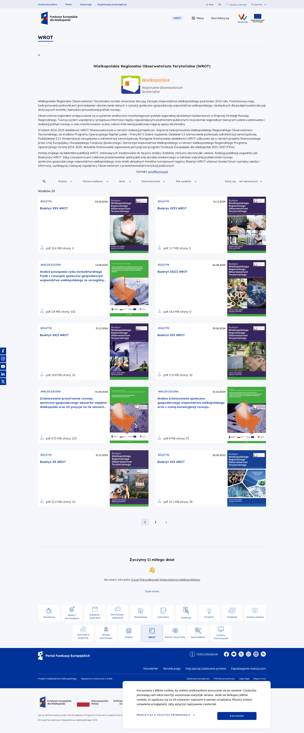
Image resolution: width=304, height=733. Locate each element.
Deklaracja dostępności (198, 678)
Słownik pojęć (172, 668)
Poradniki (209, 617)
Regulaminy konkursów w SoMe (96, 678)
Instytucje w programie (83, 636)
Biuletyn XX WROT (53, 462)
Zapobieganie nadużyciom (248, 668)
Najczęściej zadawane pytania (206, 668)
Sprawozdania (198, 637)
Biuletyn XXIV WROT (172, 208)
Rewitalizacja (140, 617)
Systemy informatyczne (221, 637)
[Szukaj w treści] (44, 181)
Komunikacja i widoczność (118, 616)
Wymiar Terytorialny (175, 637)
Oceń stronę (152, 591)
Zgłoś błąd (244, 678)
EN (219, 4)
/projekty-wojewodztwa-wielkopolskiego (257, 18)
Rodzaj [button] (62, 181)
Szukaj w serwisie (238, 4)
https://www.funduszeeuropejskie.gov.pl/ (111, 655)
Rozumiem (237, 716)
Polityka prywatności (224, 678)
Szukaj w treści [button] (45, 181)
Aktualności (49, 617)
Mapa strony (260, 678)
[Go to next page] (166, 523)
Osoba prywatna (47, 4)
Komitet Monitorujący (106, 636)
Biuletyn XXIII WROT (172, 271)
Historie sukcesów (255, 617)
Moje (211, 4)
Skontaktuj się (220, 18)
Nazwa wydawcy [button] (93, 181)
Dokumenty (163, 617)
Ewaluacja (186, 617)
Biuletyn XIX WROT (171, 462)
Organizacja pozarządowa (112, 4)
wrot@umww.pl (158, 171)
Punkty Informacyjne (207, 654)
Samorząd (85, 4)
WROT (152, 637)
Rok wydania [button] (183, 181)
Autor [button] (122, 181)
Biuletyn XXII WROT (54, 335)
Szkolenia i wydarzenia (94, 616)
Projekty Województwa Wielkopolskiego (57, 678)
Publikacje (232, 617)
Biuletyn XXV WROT (54, 208)
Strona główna (39, 55)
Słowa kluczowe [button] (150, 181)
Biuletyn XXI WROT (171, 335)
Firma (68, 4)
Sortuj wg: (230, 181)
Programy (257, 4)
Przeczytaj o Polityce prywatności (163, 715)
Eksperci (129, 637)
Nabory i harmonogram (72, 617)
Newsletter (150, 668)
